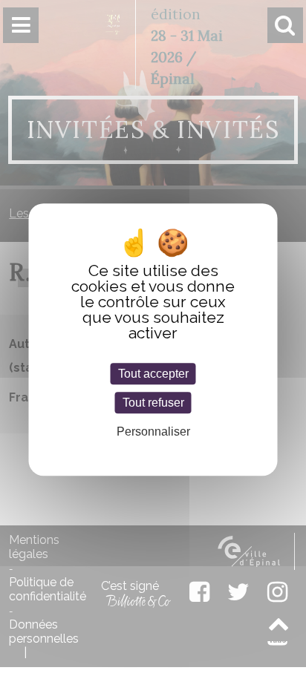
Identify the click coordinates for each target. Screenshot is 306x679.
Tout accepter (153, 373)
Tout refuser (153, 402)
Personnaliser (153, 431)
